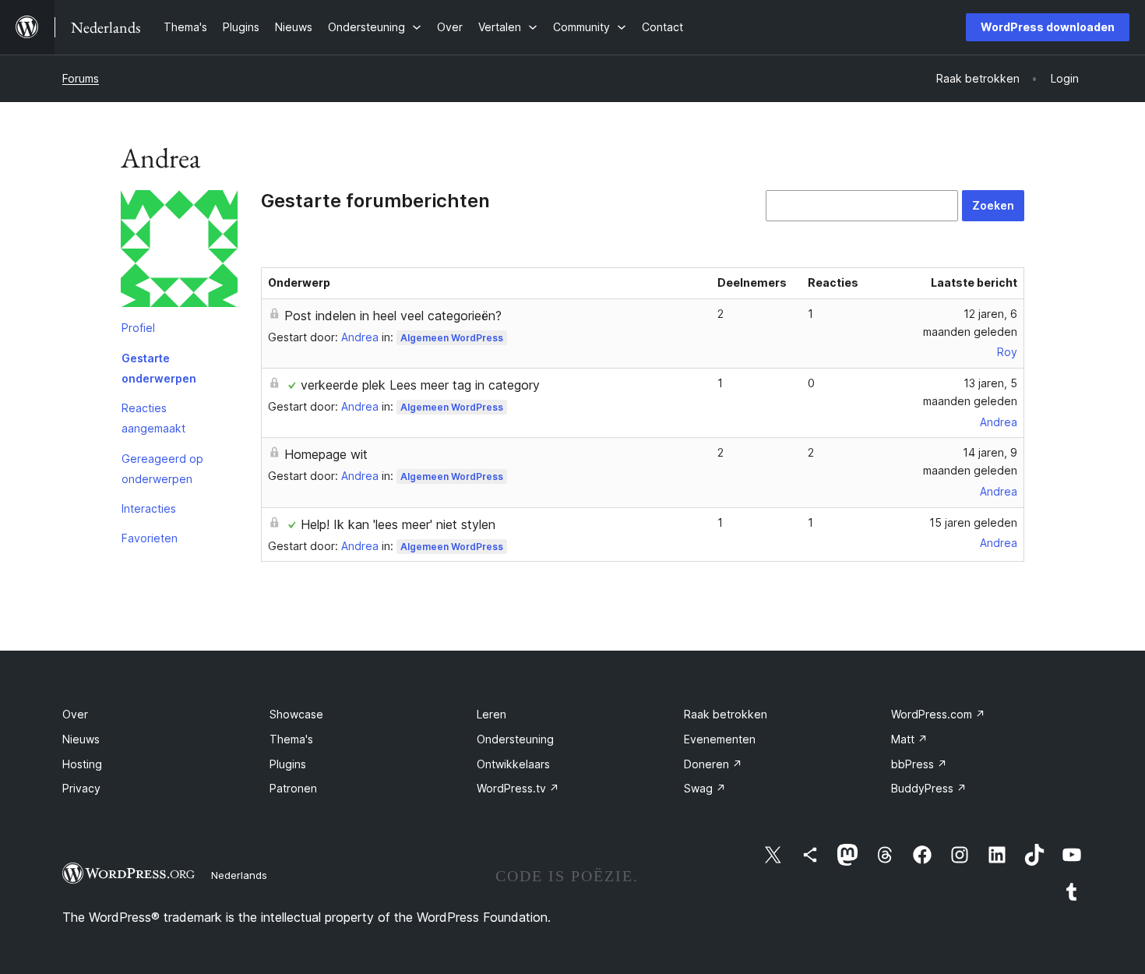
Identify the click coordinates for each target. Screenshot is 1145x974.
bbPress (919, 764)
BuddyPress (929, 788)
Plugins (288, 764)
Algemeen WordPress (451, 338)
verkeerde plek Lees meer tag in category (420, 385)
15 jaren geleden (973, 522)
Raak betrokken (725, 714)
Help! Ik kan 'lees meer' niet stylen (398, 524)
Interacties (149, 508)
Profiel (138, 327)
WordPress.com (938, 714)
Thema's (291, 739)
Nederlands (239, 875)
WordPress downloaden (1048, 27)
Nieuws (81, 739)
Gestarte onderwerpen (159, 368)
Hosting (82, 764)
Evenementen (720, 739)
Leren (491, 714)
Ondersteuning (515, 739)
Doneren (713, 764)
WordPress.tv (518, 788)
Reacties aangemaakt (153, 418)
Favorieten (150, 538)
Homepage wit (326, 454)
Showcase (296, 714)
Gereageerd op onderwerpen (162, 468)
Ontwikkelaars (513, 764)
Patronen (293, 788)
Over (75, 714)
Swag (705, 788)
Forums (80, 78)
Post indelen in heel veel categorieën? (393, 315)
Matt (909, 739)
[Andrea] (179, 251)
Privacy (81, 788)
